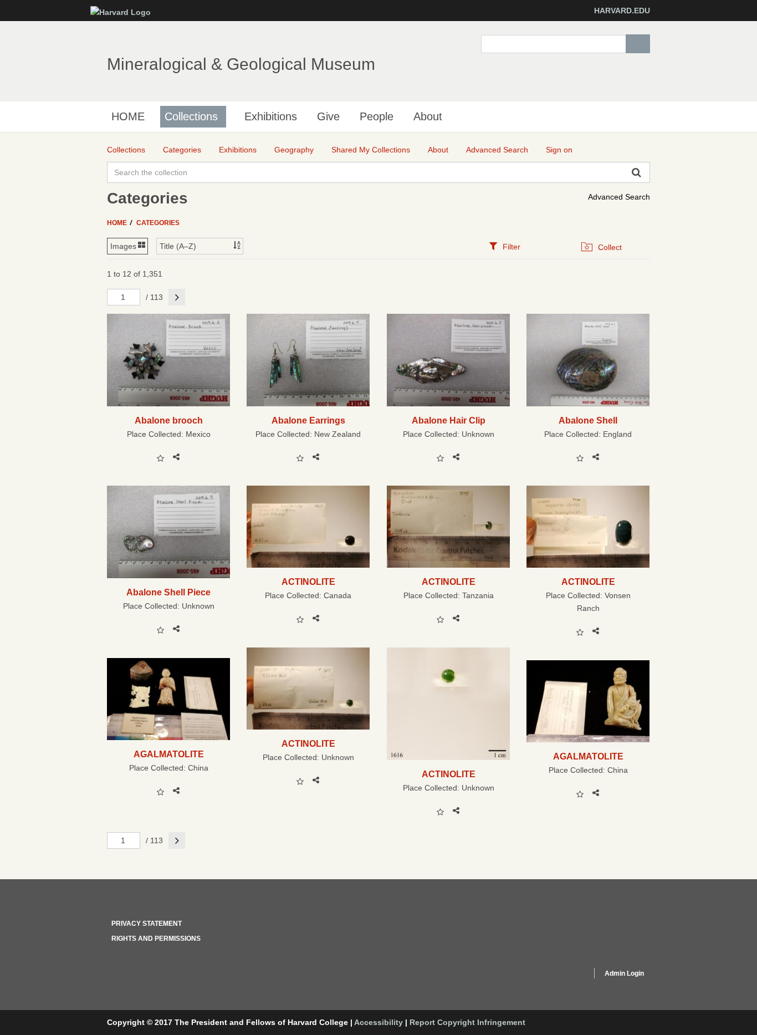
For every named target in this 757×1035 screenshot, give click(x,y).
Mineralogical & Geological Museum (241, 64)
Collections (191, 116)
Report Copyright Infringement (467, 1022)
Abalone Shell (588, 420)
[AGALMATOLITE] (169, 699)
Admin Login (624, 973)
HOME (128, 116)
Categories (158, 223)
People (376, 116)
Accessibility (378, 1022)
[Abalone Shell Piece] (169, 532)
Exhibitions (270, 116)
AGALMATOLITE (169, 754)
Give (328, 116)
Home (118, 223)
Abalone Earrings (308, 420)
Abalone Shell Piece (168, 592)
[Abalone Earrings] (308, 360)
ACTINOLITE (308, 582)
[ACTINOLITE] (308, 527)
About (427, 116)
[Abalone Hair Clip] (448, 360)
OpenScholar (562, 975)
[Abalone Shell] (588, 360)
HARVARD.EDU (622, 10)
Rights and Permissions (156, 938)
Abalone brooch (169, 420)
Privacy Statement (146, 923)
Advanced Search (619, 196)
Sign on (559, 149)
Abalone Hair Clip (448, 420)
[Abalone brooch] (169, 360)
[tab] (504, 246)
